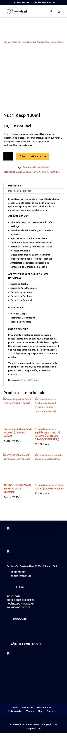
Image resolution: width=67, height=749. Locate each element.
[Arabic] (8, 632)
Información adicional (19, 191)
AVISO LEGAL (14, 596)
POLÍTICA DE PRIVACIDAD (20, 603)
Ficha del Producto (30, 380)
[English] (12, 627)
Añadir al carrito (32, 156)
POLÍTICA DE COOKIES (18, 607)
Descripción (14, 185)
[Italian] (25, 627)
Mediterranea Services (28, 724)
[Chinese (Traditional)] (17, 632)
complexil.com (33, 728)
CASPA (41, 42)
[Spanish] (8, 627)
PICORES (54, 172)
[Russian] (12, 632)
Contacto (51, 711)
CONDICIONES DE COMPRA (21, 600)
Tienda (30, 711)
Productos (27, 707)
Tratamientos (44, 707)
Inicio (6, 42)
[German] (17, 627)
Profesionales (14, 711)
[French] (21, 627)
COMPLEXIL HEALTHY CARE (23, 42)
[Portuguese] (29, 627)
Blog (40, 711)
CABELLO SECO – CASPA (28, 172)
